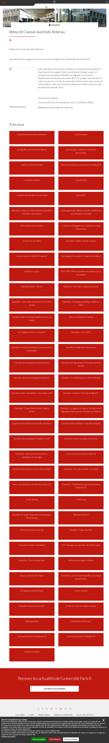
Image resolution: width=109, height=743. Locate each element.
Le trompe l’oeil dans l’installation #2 (32, 636)
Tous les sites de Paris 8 (85, 715)
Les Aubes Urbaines (32, 180)
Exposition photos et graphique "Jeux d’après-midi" (32, 393)
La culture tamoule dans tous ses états (32, 195)
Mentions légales (44, 715)
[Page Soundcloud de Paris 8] (70, 709)
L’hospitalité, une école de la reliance (32, 149)
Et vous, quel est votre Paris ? (32, 575)
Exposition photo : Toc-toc (32, 286)
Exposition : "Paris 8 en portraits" (32, 560)
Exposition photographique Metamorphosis (31, 363)
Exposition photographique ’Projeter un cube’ (32, 439)
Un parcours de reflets (32, 241)
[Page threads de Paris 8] (56, 709)
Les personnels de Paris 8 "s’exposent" (32, 256)
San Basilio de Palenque (81, 621)
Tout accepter (38, 739)
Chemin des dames (32, 652)
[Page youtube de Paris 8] (61, 709)
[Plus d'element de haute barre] (107, 2)
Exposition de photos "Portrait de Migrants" (81, 393)
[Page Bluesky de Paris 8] (52, 709)
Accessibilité (19, 715)
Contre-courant (81, 591)
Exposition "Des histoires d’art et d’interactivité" (32, 469)
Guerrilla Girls (81, 180)
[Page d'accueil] (50, 25)
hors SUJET (81, 195)
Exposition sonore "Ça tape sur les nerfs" (81, 439)
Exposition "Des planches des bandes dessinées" (32, 423)
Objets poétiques (32, 621)
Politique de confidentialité (63, 715)
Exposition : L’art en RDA (81, 332)
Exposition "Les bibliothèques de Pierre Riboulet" (81, 378)
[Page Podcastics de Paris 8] (65, 709)
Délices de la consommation (31, 226)
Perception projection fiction (31, 591)
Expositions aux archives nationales (31, 134)
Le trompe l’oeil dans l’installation (32, 545)
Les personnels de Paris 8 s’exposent (81, 454)
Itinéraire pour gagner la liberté (81, 560)
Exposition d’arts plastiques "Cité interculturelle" (81, 423)
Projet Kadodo (32, 499)
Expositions (56, 25)
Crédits (31, 715)
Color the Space (81, 134)
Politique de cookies (8, 736)
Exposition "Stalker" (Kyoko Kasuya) (81, 241)
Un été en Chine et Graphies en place (81, 606)
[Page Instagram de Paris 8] (38, 709)
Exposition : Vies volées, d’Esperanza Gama (81, 286)
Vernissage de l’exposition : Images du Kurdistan (81, 256)
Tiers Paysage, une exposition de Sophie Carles (81, 545)
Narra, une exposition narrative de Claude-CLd (32, 484)
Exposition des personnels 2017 (32, 606)
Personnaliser (70, 739)
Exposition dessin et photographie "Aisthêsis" (32, 378)
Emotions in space (32, 271)
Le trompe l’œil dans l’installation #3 (80, 636)
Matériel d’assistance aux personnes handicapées (81, 165)
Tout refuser (54, 739)
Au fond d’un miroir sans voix (32, 530)
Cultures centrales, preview (32, 165)
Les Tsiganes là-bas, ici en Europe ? (32, 332)
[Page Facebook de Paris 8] (42, 709)
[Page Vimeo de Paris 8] (47, 709)
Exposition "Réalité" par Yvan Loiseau (81, 347)
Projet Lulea (81, 499)
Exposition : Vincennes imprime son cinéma (81, 469)
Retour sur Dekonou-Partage (81, 317)
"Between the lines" (81, 515)
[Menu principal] (3, 2)
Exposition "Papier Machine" (81, 530)
